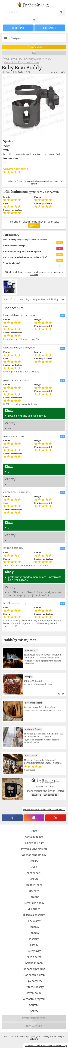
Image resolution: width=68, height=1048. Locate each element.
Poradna (34, 897)
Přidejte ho (57, 299)
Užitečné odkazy (34, 987)
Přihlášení (49, 27)
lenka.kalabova (11, 315)
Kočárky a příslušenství (38, 59)
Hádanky (34, 927)
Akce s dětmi (34, 957)
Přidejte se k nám (34, 843)
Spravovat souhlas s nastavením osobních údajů (46, 1045)
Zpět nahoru (34, 873)
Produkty (16, 59)
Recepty (34, 891)
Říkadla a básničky (34, 915)
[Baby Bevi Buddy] (34, 106)
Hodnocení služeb (34, 975)
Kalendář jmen (34, 963)
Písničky (34, 939)
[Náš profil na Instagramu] (34, 817)
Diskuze (34, 879)
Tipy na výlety (34, 981)
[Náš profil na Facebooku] (12, 817)
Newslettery (34, 1025)
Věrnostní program (34, 999)
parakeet (8, 380)
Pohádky (34, 933)
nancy (6, 436)
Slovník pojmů (34, 993)
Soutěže (34, 1005)
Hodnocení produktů (34, 969)
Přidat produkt (35, 47)
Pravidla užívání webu (34, 849)
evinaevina (9, 491)
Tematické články (34, 903)
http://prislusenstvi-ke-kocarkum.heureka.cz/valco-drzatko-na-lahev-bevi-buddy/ (34, 154)
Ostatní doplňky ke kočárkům (21, 62)
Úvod (6, 59)
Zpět (34, 53)
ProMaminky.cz (23, 1036)
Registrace (18, 27)
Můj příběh (34, 909)
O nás (34, 831)
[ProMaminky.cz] (34, 5)
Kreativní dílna (34, 885)
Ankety (34, 1011)
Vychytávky (34, 951)
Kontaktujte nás (34, 837)
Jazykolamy (34, 921)
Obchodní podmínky (34, 855)
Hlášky (34, 945)
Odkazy (34, 861)
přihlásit (34, 225)
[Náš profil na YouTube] (55, 817)
